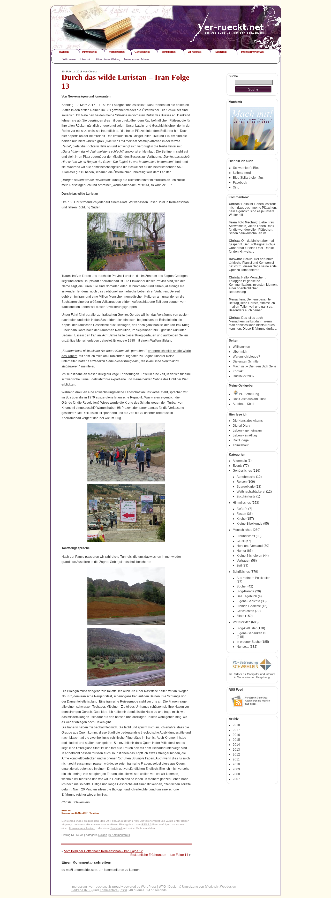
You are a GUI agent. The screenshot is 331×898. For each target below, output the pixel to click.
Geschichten (245, 611)
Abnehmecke (246, 477)
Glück (241, 541)
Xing (236, 187)
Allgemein (240, 461)
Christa (234, 204)
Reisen (185, 820)
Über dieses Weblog (108, 59)
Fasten (241, 514)
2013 (236, 749)
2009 (236, 769)
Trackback (116, 828)
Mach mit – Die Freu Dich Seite (254, 366)
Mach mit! (221, 51)
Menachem (237, 299)
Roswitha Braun (240, 259)
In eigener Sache (249, 642)
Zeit (239, 565)
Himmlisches (89, 51)
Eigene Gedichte (248, 601)
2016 (236, 735)
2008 (236, 774)
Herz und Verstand (250, 546)
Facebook (240, 182)
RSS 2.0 (146, 824)
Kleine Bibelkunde (249, 523)
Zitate (240, 616)
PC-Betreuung (249, 394)
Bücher (242, 586)
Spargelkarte (246, 486)
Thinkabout (241, 445)
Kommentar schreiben (82, 828)
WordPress (148, 886)
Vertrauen (243, 560)
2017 (236, 730)
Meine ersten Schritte (136, 59)
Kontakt (238, 371)
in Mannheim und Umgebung (252, 677)
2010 (236, 764)
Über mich (86, 59)
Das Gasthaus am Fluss (249, 399)
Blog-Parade (245, 591)
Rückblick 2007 (243, 376)
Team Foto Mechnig (243, 222)
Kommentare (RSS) (113, 890)
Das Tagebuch (247, 596)
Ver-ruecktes (194, 51)
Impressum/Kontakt (252, 51)
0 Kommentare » (119, 834)
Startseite (64, 51)
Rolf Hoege (241, 440)
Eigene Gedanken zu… (253, 633)
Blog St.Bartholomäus (248, 177)
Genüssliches (142, 51)
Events (237, 465)
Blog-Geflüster (247, 628)
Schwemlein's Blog (246, 168)
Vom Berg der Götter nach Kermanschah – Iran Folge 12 (103, 851)
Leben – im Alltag (245, 435)
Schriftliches (168, 51)
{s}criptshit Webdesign (220, 886)
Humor (241, 551)
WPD (162, 886)
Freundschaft (246, 536)
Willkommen (70, 59)
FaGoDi (242, 509)
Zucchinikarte (246, 496)
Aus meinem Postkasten (253, 578)
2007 (236, 779)
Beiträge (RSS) (82, 890)
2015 (236, 740)
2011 (236, 759)
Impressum (79, 886)
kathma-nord (242, 173)
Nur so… (243, 646)
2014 (236, 744)
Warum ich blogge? (246, 356)
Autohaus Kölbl (243, 404)
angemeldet (82, 870)
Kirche (241, 518)
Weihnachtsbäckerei (251, 491)
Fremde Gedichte (249, 606)
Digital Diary (241, 425)
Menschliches (116, 51)
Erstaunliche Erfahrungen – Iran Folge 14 (159, 855)
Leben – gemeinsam (247, 430)
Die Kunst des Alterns (248, 420)
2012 (236, 754)
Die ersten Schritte (246, 361)
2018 (236, 725)
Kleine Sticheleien (249, 555)
